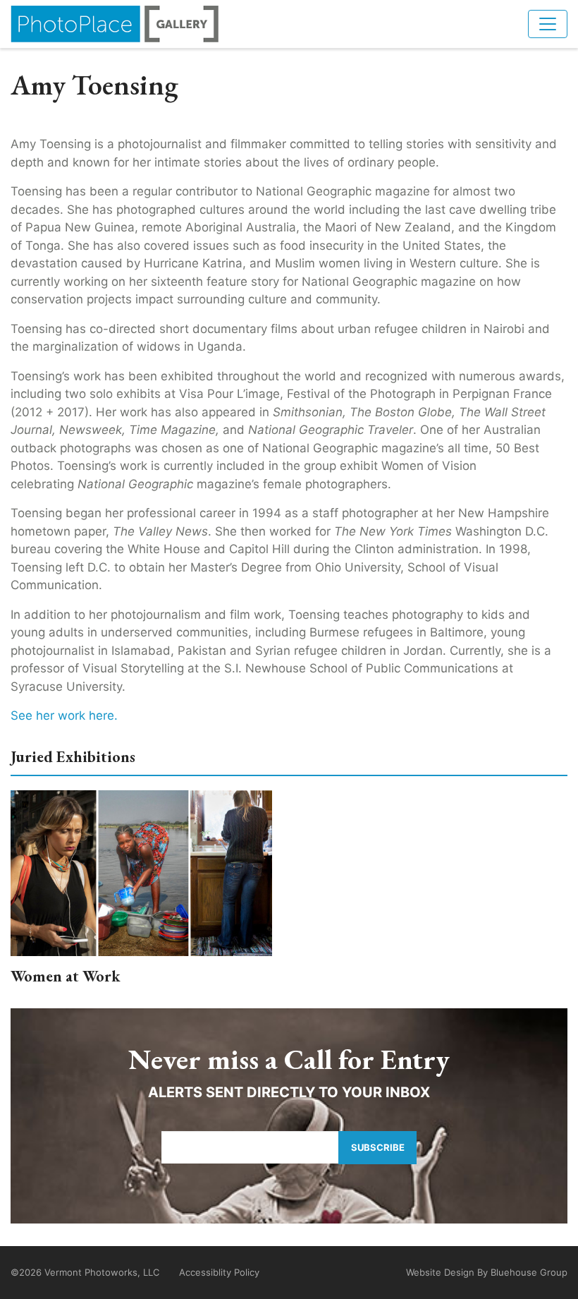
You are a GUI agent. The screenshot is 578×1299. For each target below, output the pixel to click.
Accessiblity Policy (219, 1272)
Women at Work (66, 976)
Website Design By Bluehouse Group (486, 1272)
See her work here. (66, 715)
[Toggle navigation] (547, 24)
